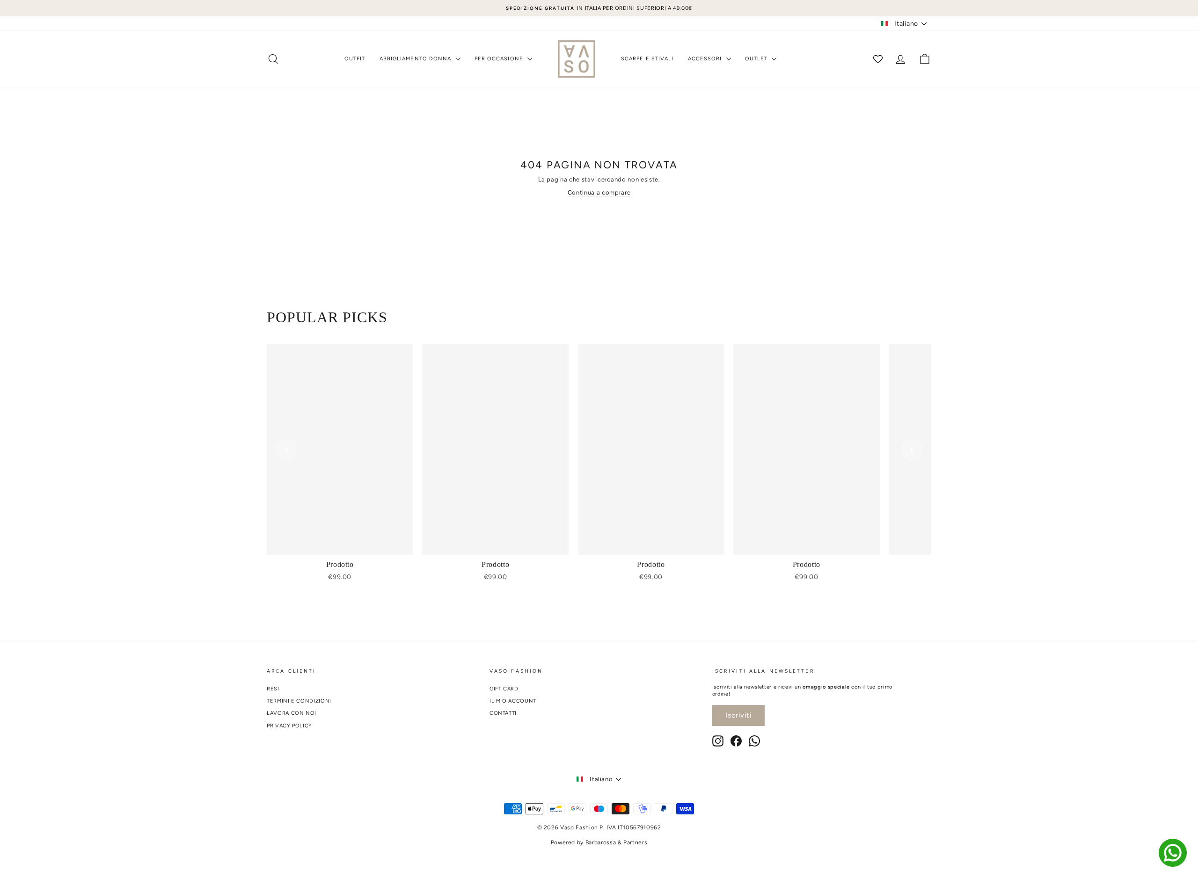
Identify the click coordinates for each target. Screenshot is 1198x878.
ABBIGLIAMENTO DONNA (416, 59)
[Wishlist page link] (878, 59)
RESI (273, 689)
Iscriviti (738, 715)
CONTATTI (503, 713)
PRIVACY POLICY (289, 726)
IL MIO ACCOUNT (512, 701)
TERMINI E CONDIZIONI (299, 701)
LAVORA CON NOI (291, 713)
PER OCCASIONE (500, 59)
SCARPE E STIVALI (647, 59)
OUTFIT (354, 59)
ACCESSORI (706, 59)
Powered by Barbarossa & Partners (599, 842)
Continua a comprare (599, 192)
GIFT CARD (504, 689)
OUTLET (757, 59)
